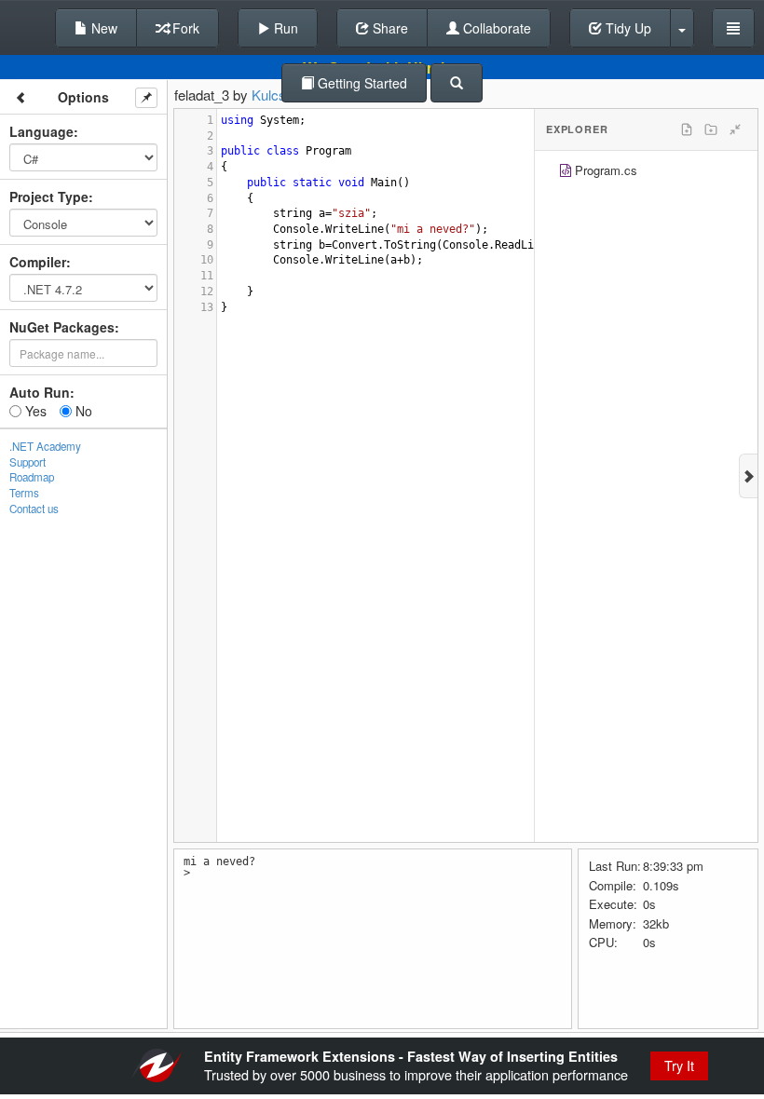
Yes (34, 410)
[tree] (646, 172)
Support (27, 462)
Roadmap (31, 476)
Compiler (37, 261)
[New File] (686, 129)
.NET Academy (45, 446)
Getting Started (360, 83)
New (102, 28)
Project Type (49, 196)
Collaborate (495, 28)
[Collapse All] (735, 129)
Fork (184, 28)
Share (388, 28)
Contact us (34, 508)
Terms (24, 492)
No (82, 410)
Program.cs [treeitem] (606, 170)
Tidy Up (626, 28)
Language (41, 131)
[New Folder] (711, 129)
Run (284, 28)
